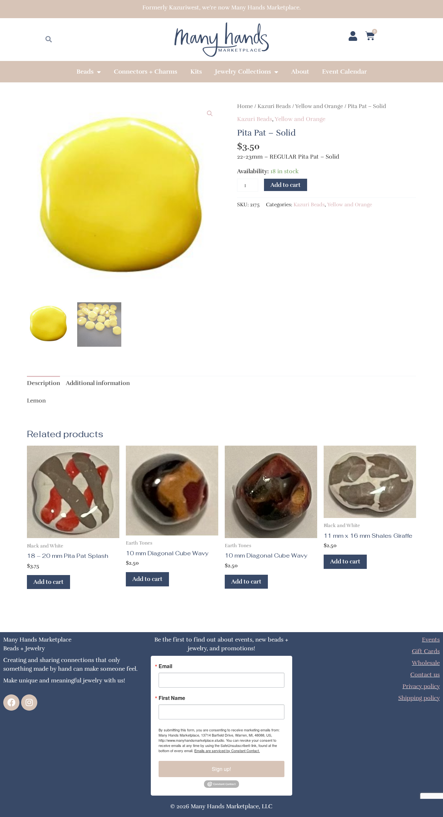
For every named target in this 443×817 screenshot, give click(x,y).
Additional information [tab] (98, 383)
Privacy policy (421, 686)
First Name (172, 698)
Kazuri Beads (274, 106)
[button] (210, 113)
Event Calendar (344, 72)
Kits (196, 72)
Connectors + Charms (145, 72)
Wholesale (426, 663)
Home (245, 106)
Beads (85, 72)
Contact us (425, 674)
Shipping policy (419, 698)
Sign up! (221, 769)
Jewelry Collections (243, 72)
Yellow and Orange (319, 106)
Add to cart (285, 184)
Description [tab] (43, 383)
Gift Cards (426, 651)
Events (431, 639)
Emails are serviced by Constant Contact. (227, 750)
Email (165, 666)
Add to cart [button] (48, 581)
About (300, 72)
